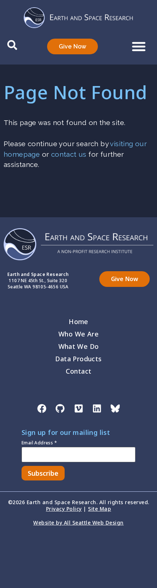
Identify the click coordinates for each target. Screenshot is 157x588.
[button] (139, 46)
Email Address (39, 443)
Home (78, 321)
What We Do (78, 346)
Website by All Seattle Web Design (78, 522)
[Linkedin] (97, 408)
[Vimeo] (78, 408)
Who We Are (78, 334)
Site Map (99, 508)
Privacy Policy (64, 508)
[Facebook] (41, 408)
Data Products (78, 358)
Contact (79, 371)
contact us (69, 154)
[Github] (60, 408)
